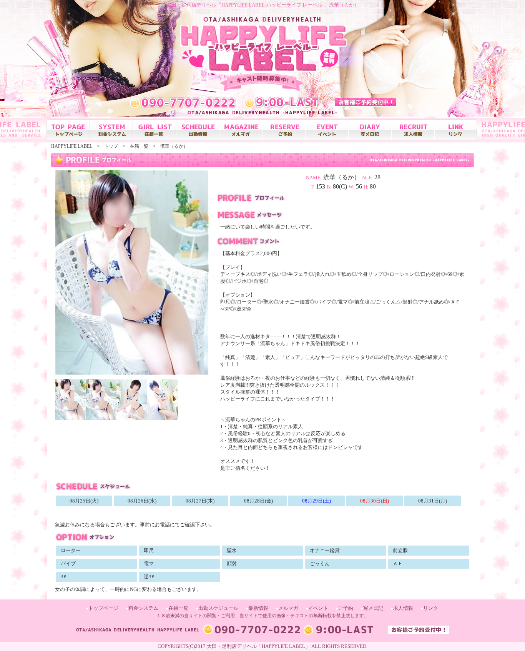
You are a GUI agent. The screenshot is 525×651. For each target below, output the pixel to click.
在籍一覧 (178, 608)
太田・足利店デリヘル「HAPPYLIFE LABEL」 (258, 646)
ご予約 (345, 608)
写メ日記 (373, 608)
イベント (318, 608)
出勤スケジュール (218, 608)
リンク (430, 608)
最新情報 (258, 608)
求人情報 (403, 608)
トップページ (103, 608)
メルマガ (288, 608)
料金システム (143, 608)
